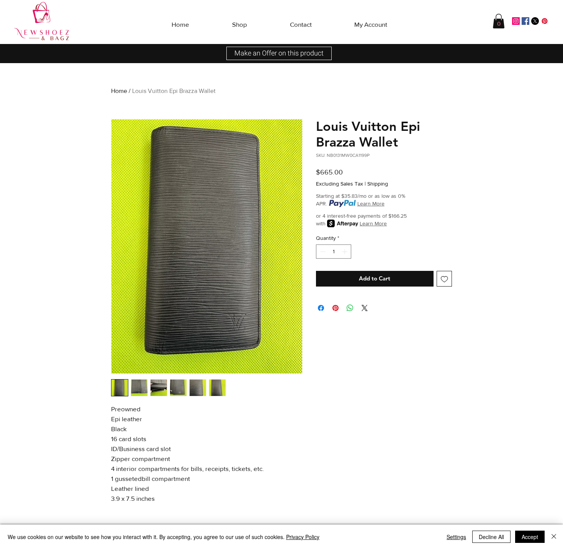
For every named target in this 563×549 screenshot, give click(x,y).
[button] (239, 21)
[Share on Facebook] (321, 308)
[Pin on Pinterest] (335, 308)
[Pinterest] (544, 21)
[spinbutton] (333, 251)
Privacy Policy (302, 537)
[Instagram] (516, 21)
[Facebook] (525, 21)
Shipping (377, 184)
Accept (530, 537)
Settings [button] (456, 537)
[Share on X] (364, 308)
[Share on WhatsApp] (350, 308)
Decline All (491, 537)
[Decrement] (322, 251)
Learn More (371, 203)
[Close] (553, 537)
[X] (535, 21)
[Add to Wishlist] (444, 279)
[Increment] (345, 251)
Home (119, 91)
